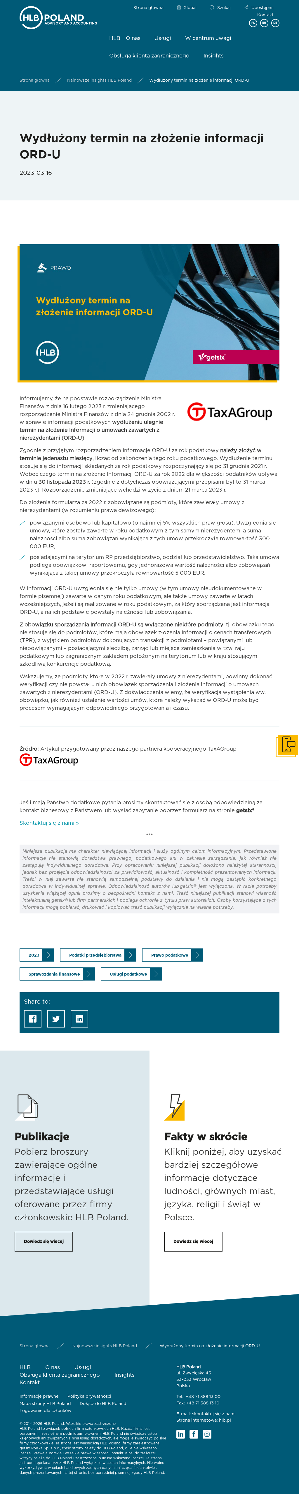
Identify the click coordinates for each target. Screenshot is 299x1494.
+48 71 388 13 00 (203, 1397)
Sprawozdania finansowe (54, 974)
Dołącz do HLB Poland (103, 1404)
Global (190, 8)
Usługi (162, 38)
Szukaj (224, 8)
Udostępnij (262, 8)
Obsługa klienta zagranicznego (149, 56)
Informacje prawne (39, 1396)
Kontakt (265, 15)
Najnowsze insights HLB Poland (99, 80)
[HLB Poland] (58, 16)
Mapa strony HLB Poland (45, 1404)
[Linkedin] (180, 1434)
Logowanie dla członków (45, 1411)
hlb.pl (225, 1420)
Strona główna (148, 8)
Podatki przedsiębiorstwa (95, 955)
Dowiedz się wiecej (44, 1242)
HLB (114, 38)
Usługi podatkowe (128, 974)
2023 (34, 955)
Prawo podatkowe (169, 955)
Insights (214, 56)
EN (264, 23)
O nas (133, 38)
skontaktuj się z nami (214, 1414)
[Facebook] (194, 1434)
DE (275, 23)
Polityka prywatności (89, 1396)
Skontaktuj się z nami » (49, 823)
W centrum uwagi (208, 38)
